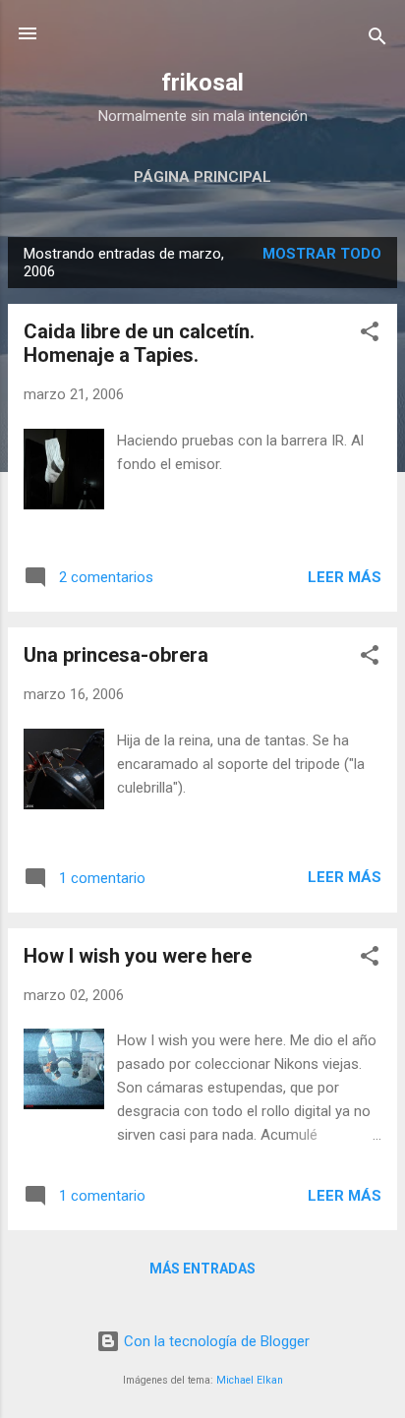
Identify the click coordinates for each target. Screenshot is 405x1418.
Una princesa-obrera (116, 655)
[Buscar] (377, 40)
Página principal (202, 177)
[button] (369, 335)
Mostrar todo (321, 254)
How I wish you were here (138, 956)
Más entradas (202, 1268)
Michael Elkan (249, 1380)
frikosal (202, 82)
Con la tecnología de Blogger (215, 1341)
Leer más (344, 577)
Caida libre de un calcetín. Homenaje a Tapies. (139, 343)
